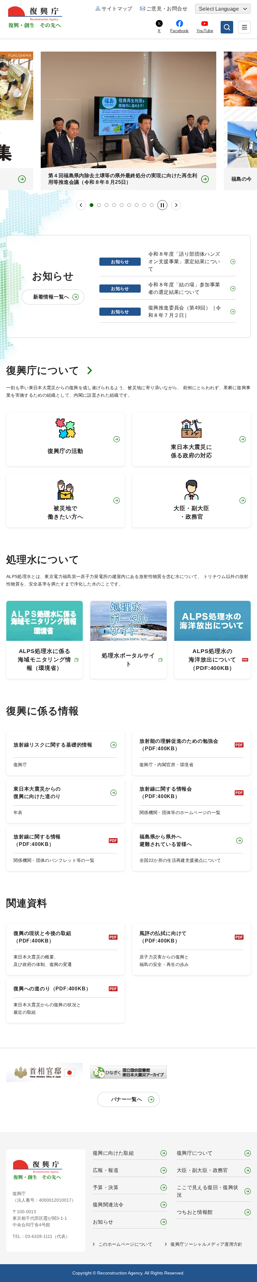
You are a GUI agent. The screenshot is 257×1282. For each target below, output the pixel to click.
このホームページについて (125, 1244)
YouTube (205, 30)
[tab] (91, 205)
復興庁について (43, 370)
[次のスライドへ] (176, 205)
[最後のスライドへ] (81, 205)
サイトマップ (117, 8)
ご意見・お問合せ (166, 8)
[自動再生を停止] (162, 205)
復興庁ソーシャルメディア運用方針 (206, 1244)
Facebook (179, 30)
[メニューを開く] (244, 27)
